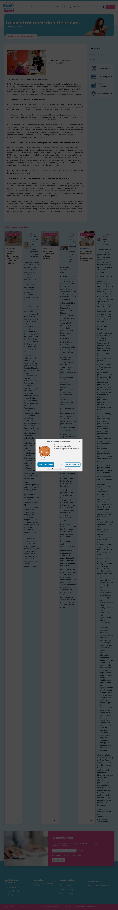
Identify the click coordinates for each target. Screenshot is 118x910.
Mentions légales (67, 469)
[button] (80, 441)
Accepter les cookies (46, 464)
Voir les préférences (73, 464)
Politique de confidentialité (54, 469)
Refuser (59, 464)
